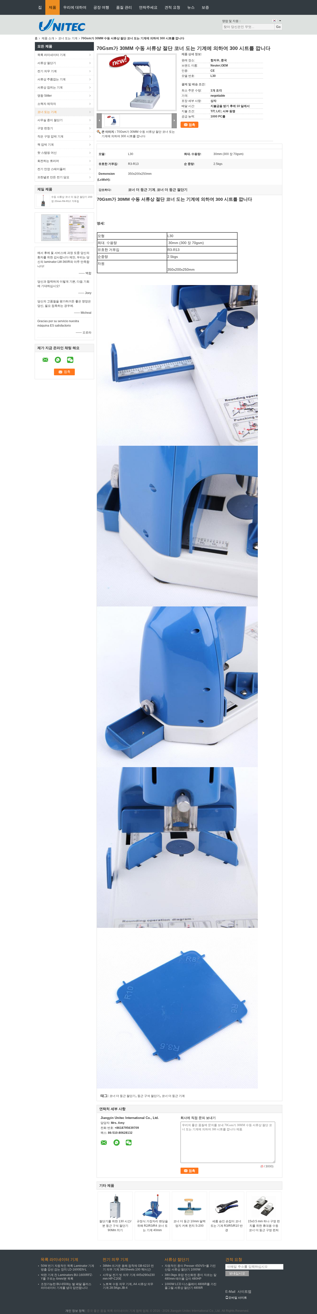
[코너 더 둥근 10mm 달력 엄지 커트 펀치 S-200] (189, 1206)
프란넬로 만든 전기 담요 (53, 177)
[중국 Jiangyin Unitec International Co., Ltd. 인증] (50, 227)
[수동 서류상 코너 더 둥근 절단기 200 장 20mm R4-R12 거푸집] (43, 200)
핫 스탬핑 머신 (47, 153)
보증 (205, 7)
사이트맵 (244, 1291)
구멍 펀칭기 (45, 128)
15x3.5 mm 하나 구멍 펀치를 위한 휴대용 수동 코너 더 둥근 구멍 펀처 (264, 1226)
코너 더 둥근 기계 (173, 1096)
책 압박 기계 (45, 144)
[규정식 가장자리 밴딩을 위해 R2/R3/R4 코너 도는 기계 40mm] (152, 1206)
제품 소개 (48, 38)
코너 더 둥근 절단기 (122, 1096)
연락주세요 (148, 7)
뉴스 (191, 7)
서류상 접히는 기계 (50, 87)
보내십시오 (237, 1273)
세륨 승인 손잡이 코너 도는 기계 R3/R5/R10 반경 (227, 1226)
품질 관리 (124, 7)
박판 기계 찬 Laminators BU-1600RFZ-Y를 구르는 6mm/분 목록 (67, 1276)
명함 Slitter (44, 95)
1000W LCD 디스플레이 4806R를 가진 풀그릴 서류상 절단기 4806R (190, 1286)
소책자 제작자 (46, 104)
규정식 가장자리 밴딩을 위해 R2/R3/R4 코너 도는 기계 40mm (152, 1226)
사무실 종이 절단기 (50, 120)
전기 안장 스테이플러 (51, 169)
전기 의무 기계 (47, 71)
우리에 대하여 (74, 7)
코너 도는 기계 (68, 38)
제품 (52, 7)
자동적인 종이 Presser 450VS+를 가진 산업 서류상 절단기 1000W (190, 1267)
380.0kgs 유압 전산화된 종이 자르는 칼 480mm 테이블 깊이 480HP (190, 1276)
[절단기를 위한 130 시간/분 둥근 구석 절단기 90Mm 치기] (115, 1206)
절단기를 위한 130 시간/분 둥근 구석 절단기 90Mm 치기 (115, 1226)
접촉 (192, 125)
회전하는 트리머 (48, 161)
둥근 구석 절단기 (148, 1096)
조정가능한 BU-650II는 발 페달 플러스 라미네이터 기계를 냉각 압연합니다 (66, 1286)
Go (278, 27)
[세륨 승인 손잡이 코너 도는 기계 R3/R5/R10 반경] (226, 1206)
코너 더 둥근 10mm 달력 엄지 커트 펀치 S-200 (189, 1223)
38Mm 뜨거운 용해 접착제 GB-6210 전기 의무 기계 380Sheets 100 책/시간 (128, 1267)
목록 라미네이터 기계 (51, 55)
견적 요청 (172, 7)
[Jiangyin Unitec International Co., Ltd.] (62, 24)
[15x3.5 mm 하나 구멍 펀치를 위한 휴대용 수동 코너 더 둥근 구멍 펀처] (263, 1206)
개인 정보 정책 (75, 1311)
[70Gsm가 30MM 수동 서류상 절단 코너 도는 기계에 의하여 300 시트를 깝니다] (136, 82)
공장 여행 (101, 7)
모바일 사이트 (237, 1297)
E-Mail (230, 1291)
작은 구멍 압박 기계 (50, 136)
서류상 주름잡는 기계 (51, 79)
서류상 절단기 (46, 63)
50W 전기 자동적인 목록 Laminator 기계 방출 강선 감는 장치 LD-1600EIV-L (67, 1267)
